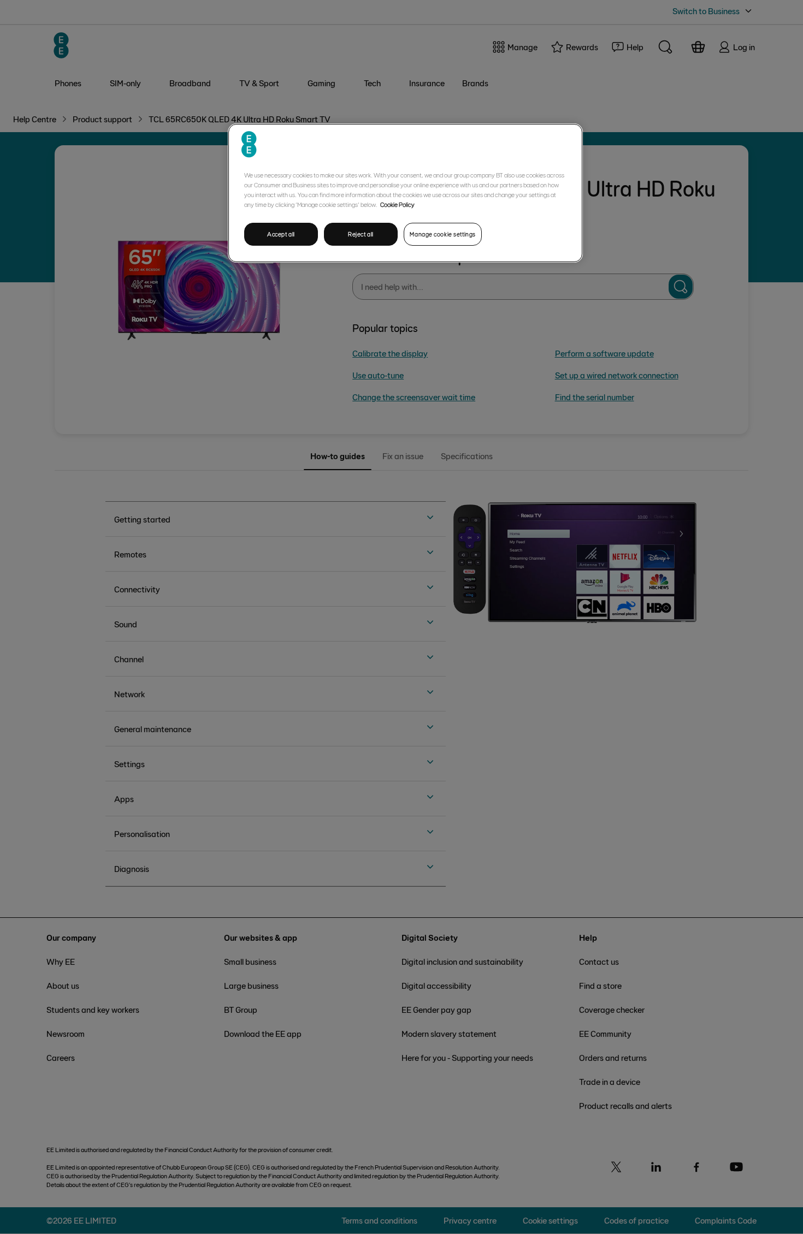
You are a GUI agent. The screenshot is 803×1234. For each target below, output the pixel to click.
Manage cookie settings (443, 234)
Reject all (361, 234)
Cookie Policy (397, 204)
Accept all (281, 234)
